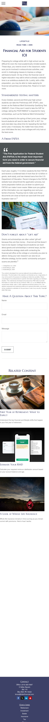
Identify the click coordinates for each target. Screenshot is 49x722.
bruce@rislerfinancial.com (24, 694)
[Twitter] (22, 698)
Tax (24, 719)
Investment (24, 711)
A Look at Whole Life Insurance (18, 513)
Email (4, 314)
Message (5, 328)
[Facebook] (18, 698)
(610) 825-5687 (27, 684)
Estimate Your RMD (11, 464)
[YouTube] (30, 698)
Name (4, 300)
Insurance (24, 716)
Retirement (24, 708)
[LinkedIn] (26, 698)
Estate (24, 713)
